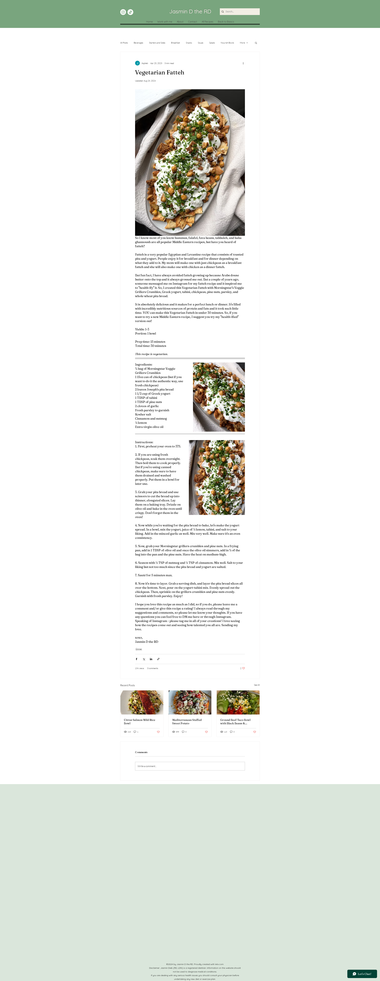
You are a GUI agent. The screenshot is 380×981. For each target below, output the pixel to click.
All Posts (124, 42)
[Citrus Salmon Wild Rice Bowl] (141, 702)
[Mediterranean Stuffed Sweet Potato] (190, 702)
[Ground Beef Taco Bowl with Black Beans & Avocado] (238, 702)
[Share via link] (158, 659)
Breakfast (175, 42)
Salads (212, 42)
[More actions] (243, 63)
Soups (200, 42)
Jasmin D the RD (190, 11)
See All (257, 685)
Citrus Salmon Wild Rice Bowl (139, 721)
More (242, 42)
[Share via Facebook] (136, 659)
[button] (256, 43)
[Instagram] (123, 12)
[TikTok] (130, 12)
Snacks (189, 42)
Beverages (138, 42)
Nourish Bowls (227, 42)
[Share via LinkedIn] (151, 659)
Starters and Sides (157, 42)
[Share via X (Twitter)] (143, 659)
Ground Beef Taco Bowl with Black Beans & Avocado (235, 721)
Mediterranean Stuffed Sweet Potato (187, 721)
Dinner (139, 649)
